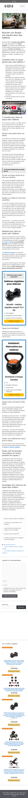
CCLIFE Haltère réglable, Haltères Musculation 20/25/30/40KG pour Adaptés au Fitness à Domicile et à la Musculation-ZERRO (14, 689)
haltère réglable (9, 242)
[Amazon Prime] (17, 666)
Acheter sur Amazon (14, 321)
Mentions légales (15, 794)
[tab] (14, 518)
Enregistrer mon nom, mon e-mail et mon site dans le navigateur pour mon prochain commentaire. (15, 590)
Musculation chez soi (9, 544)
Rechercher (5, 604)
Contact (14, 795)
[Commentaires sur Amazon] (11, 666)
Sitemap (22, 794)
